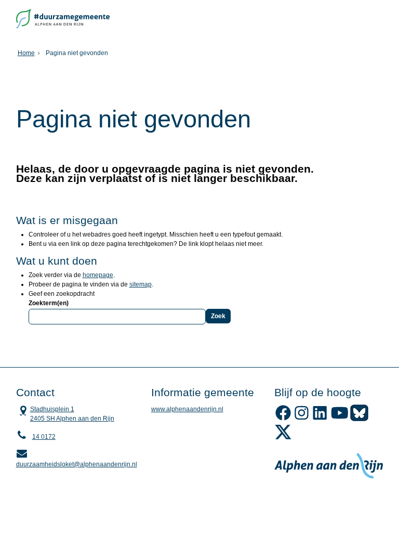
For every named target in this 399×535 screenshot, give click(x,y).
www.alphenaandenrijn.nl (187, 409)
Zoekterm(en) (49, 303)
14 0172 (44, 436)
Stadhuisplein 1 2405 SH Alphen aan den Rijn (65, 413)
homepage (98, 275)
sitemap (140, 284)
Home (26, 53)
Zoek (218, 316)
